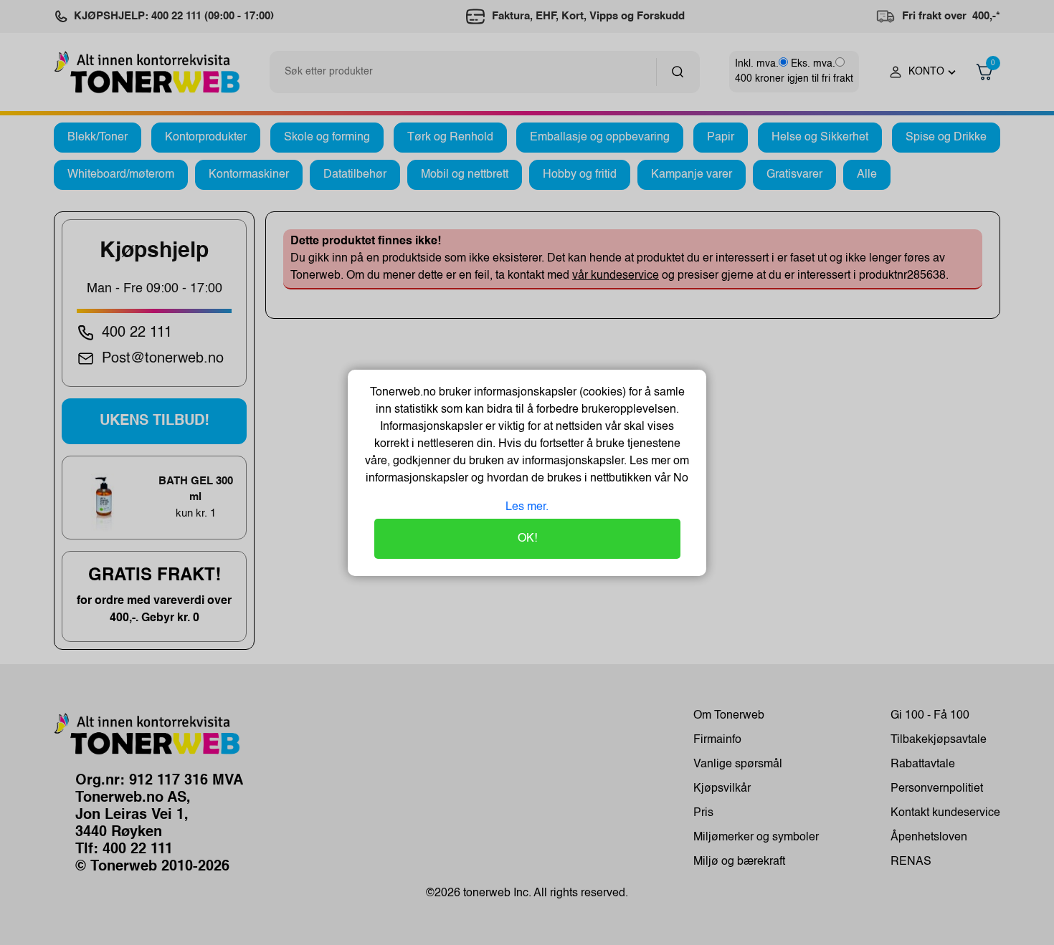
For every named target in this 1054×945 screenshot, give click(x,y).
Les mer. (527, 507)
